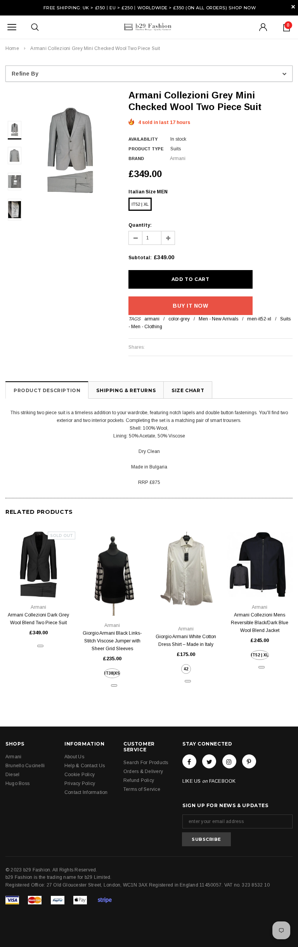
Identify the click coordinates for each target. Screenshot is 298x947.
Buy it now (190, 306)
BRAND (136, 158)
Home (12, 48)
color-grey (179, 319)
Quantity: (140, 225)
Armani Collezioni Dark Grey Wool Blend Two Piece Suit (38, 618)
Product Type (146, 148)
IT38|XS (112, 673)
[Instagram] (229, 761)
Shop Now (242, 7)
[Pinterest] (249, 761)
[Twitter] (209, 761)
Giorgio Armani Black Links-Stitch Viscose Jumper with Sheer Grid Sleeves (112, 640)
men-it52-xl (259, 319)
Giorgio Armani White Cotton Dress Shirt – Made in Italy (186, 640)
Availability (143, 139)
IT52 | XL (140, 204)
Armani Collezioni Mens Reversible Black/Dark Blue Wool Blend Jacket (259, 622)
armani (151, 319)
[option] (70, 150)
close (293, 7)
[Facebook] (189, 761)
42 (186, 669)
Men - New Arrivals (218, 319)
